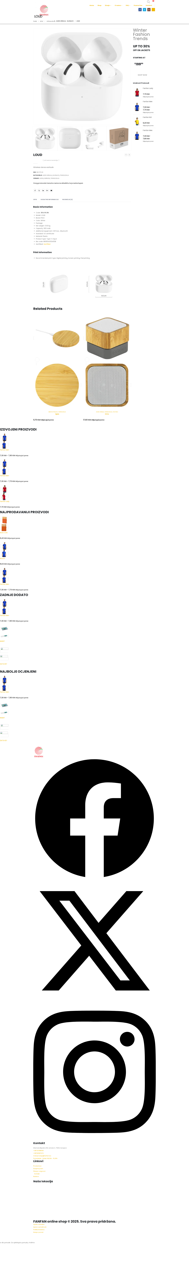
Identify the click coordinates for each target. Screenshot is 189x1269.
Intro (107, 414)
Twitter (39, 190)
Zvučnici (115, 412)
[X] (144, 9)
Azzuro (2, 558)
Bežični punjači (53, 412)
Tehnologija (64, 175)
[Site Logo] (43, 10)
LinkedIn (43, 190)
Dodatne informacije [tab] (50, 199)
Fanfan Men (4, 450)
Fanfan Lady (4, 501)
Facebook (35, 190)
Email (51, 190)
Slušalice (56, 175)
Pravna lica (138, 5)
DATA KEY (3, 664)
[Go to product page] (137, 92)
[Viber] (153, 9)
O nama (118, 5)
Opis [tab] (35, 199)
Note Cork (4, 533)
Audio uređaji (47, 175)
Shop (99, 5)
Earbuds (47, 178)
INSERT (2, 641)
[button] (148, 1)
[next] (129, 154)
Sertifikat (47, 244)
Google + (47, 190)
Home (92, 5)
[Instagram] (148, 9)
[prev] (126, 154)
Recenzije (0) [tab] (67, 199)
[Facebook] (140, 9)
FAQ (127, 5)
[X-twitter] (94, 941)
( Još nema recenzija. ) (51, 160)
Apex (57, 414)
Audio (41, 178)
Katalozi (149, 5)
